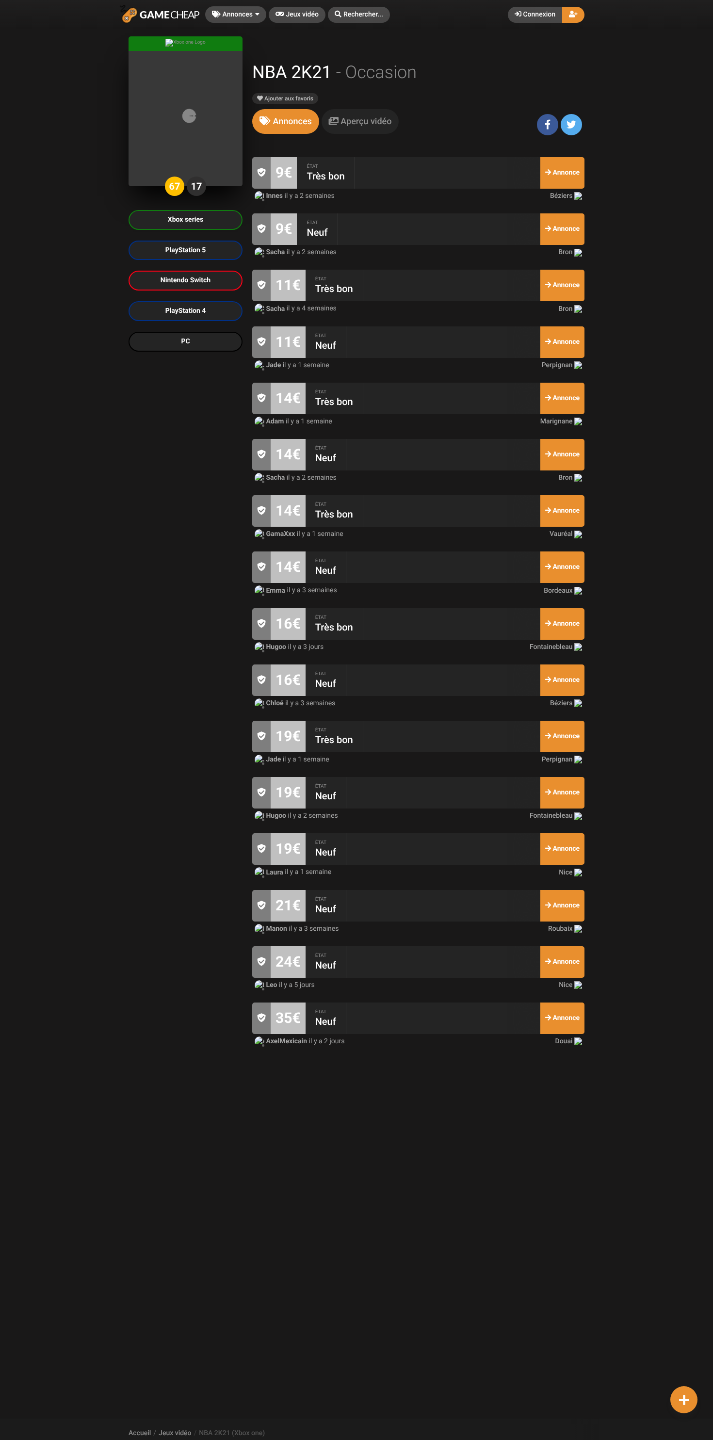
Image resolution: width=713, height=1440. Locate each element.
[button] (359, 15)
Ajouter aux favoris (288, 98)
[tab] (285, 121)
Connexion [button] (538, 14)
